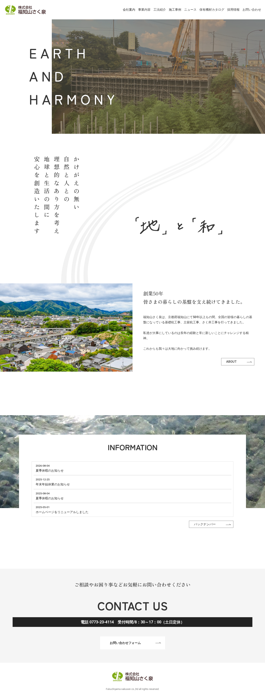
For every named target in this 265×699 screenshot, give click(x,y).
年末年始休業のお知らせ (53, 484)
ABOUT (231, 362)
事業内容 (144, 9)
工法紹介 (159, 9)
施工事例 (175, 9)
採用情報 (233, 9)
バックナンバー (205, 524)
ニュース (190, 9)
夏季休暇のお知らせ (50, 471)
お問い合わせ (251, 9)
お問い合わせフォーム (125, 643)
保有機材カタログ (211, 9)
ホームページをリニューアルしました (62, 512)
